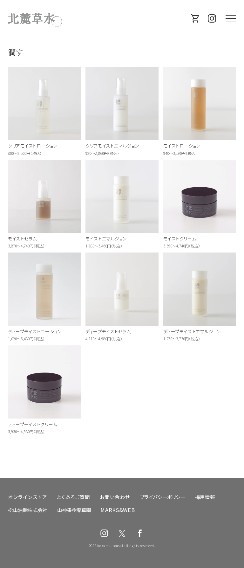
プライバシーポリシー (163, 496)
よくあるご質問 (73, 496)
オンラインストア (27, 496)
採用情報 (205, 496)
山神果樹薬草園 (74, 509)
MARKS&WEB (117, 510)
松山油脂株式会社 (28, 509)
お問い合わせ (115, 496)
